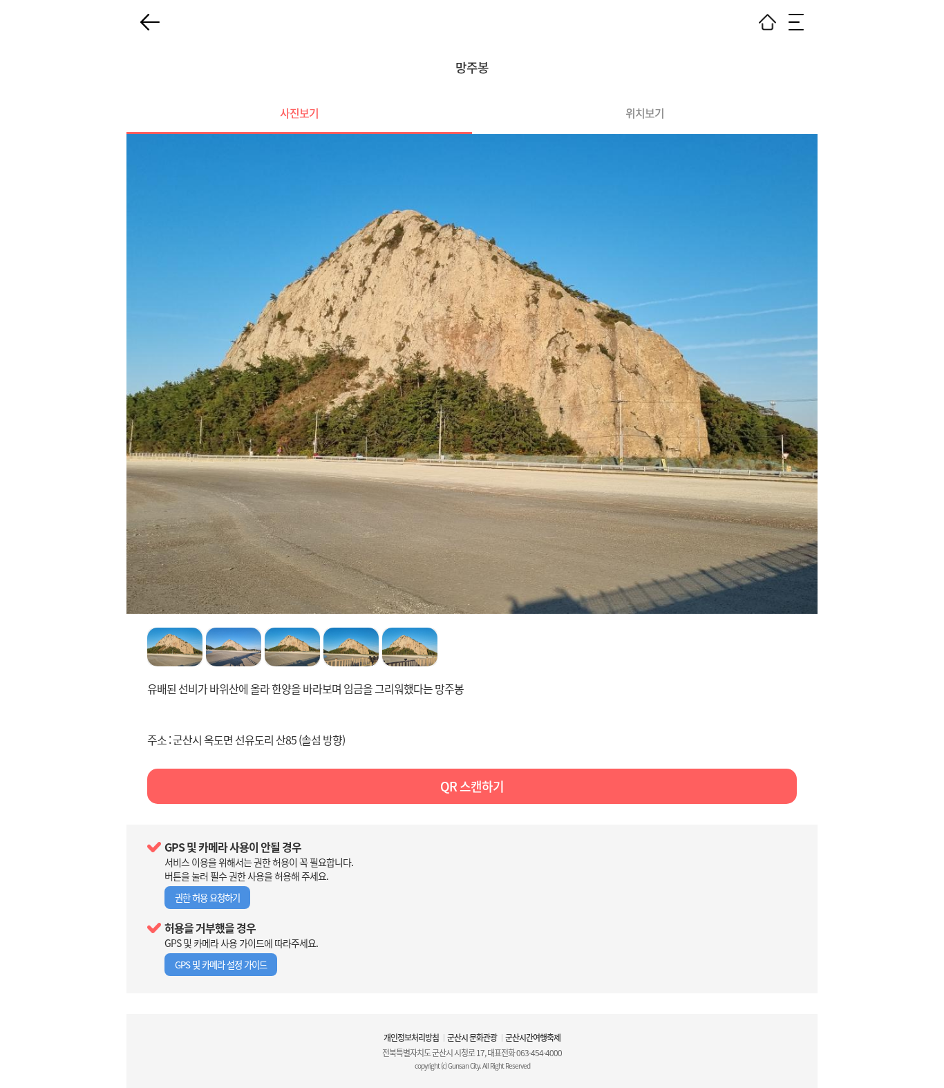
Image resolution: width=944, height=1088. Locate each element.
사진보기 (299, 112)
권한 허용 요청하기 (207, 897)
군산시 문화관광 (472, 1037)
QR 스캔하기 (472, 786)
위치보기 (644, 112)
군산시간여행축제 (532, 1037)
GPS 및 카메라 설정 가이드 (221, 964)
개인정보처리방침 (411, 1037)
